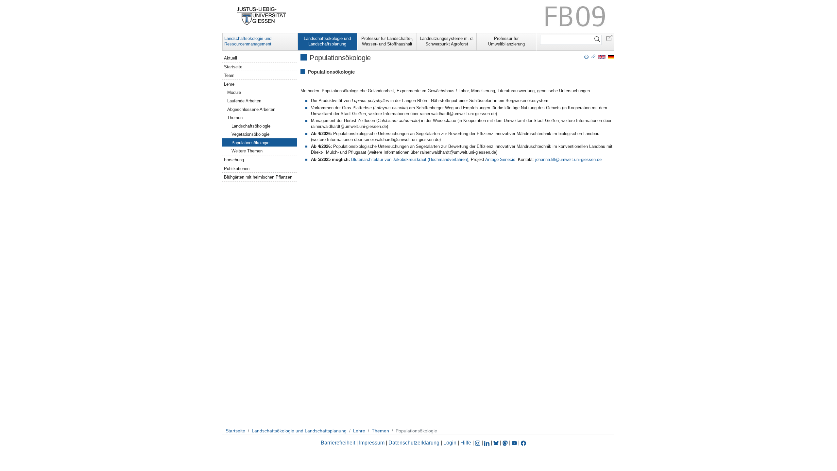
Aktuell (230, 58)
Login (450, 442)
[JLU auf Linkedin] (487, 442)
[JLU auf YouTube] (514, 442)
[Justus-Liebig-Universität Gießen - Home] (261, 16)
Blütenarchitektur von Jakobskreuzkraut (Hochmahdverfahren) (409, 159)
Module (234, 92)
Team (229, 75)
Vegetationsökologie (250, 134)
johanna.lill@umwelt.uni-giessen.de (568, 159)
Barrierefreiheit (338, 442)
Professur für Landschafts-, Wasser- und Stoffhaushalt (387, 41)
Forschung (234, 159)
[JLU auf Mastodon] (506, 442)
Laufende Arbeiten (244, 100)
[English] (602, 56)
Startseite (233, 66)
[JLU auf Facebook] (523, 442)
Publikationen (236, 168)
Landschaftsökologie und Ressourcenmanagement (247, 41)
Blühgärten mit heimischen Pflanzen (258, 177)
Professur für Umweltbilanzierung (506, 41)
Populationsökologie (250, 142)
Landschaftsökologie (250, 126)
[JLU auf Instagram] (478, 442)
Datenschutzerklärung (413, 442)
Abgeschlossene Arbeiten (251, 109)
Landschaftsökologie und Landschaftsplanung (327, 41)
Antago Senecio (500, 159)
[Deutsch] (611, 56)
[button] (609, 37)
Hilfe (465, 442)
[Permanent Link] (593, 56)
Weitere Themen (247, 150)
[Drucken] (586, 56)
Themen (235, 117)
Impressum (371, 442)
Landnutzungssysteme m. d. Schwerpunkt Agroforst (447, 41)
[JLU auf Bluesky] (496, 442)
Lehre (229, 84)
